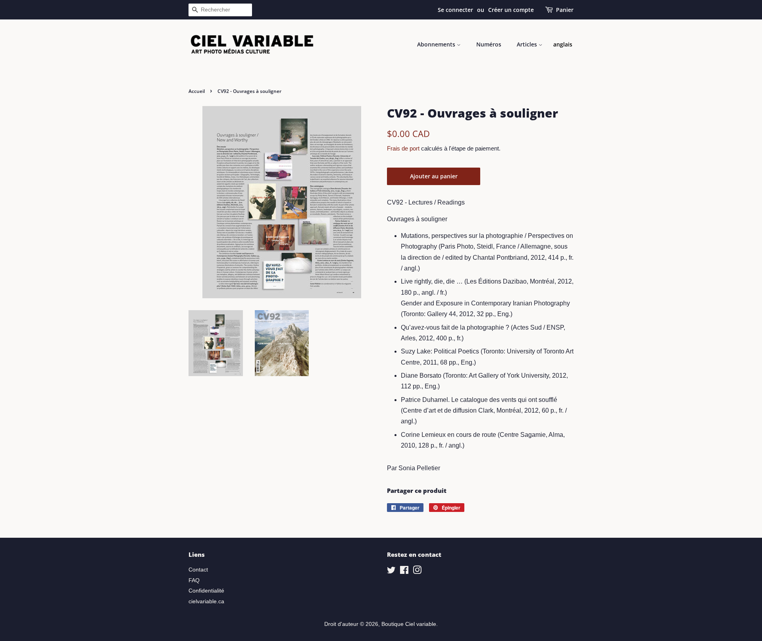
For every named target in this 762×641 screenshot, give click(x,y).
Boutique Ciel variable (408, 624)
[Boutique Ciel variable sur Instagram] (417, 572)
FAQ (194, 580)
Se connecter (455, 10)
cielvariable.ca (206, 601)
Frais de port (403, 148)
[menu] (562, 44)
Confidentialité (206, 591)
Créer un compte (511, 10)
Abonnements (437, 44)
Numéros (488, 44)
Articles (528, 44)
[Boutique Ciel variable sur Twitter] (391, 572)
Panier (564, 10)
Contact (198, 570)
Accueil (197, 91)
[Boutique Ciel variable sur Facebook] (404, 572)
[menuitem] (562, 44)
